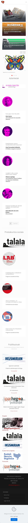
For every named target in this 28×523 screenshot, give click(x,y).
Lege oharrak (7, 501)
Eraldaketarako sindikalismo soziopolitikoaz (13, 273)
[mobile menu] (26, 2)
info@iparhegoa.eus (14, 485)
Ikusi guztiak (14, 371)
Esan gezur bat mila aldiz (12, 114)
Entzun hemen (14, 411)
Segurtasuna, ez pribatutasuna (9, 72)
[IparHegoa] (2, 2)
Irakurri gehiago (14, 516)
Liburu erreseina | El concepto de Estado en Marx (14, 301)
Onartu (14, 519)
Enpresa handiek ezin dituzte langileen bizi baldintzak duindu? (14, 207)
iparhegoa (7, 15)
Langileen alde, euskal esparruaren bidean (12, 173)
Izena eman (6, 495)
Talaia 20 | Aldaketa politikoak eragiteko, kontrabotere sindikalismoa (12, 18)
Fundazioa (6, 498)
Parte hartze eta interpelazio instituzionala (13, 329)
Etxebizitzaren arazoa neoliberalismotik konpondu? (14, 144)
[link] (14, 86)
